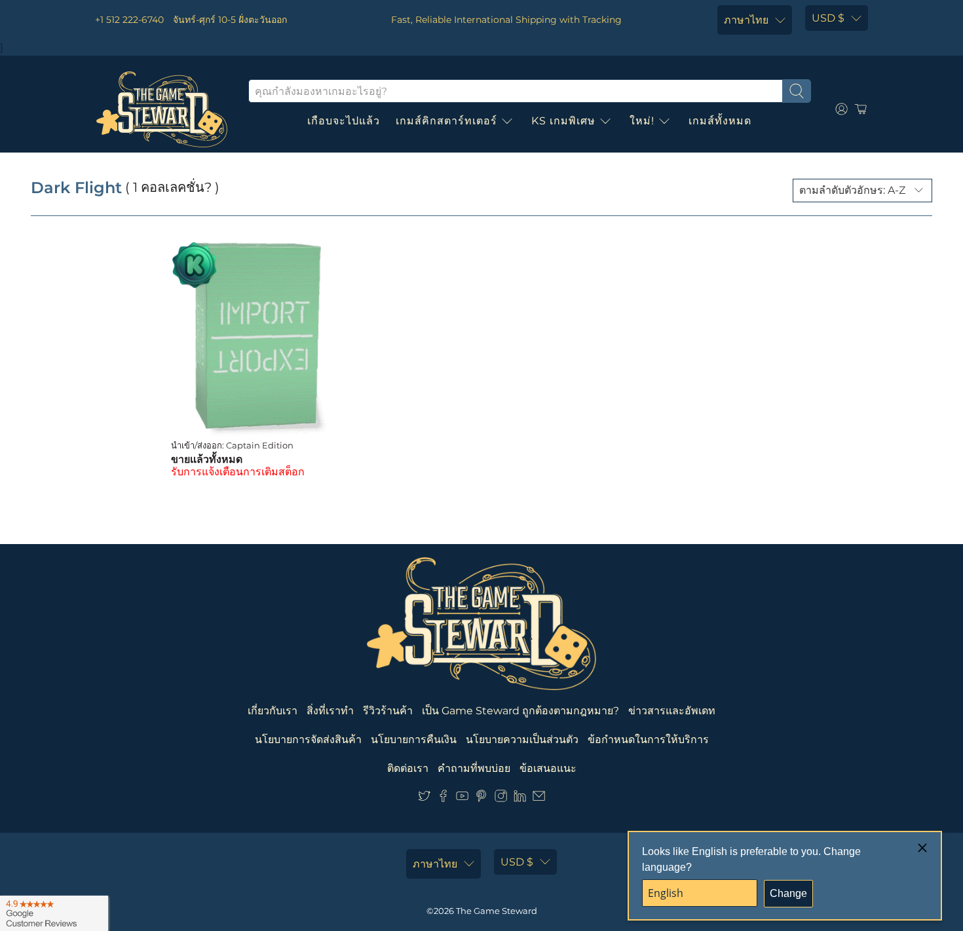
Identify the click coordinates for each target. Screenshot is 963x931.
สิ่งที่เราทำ (330, 710)
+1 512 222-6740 (129, 20)
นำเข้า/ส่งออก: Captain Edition (232, 445)
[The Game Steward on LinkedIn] (520, 798)
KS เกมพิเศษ (563, 121)
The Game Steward (496, 910)
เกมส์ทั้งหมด (720, 121)
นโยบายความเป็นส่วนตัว (522, 739)
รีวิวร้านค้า (388, 710)
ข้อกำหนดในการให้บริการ (648, 739)
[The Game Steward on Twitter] (424, 798)
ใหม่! (642, 121)
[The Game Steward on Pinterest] (481, 798)
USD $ (828, 18)
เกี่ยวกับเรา (272, 710)
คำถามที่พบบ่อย (474, 768)
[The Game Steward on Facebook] (443, 798)
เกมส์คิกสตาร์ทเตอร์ (446, 121)
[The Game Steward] (161, 109)
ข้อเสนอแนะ (547, 768)
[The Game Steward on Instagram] (501, 798)
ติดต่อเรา (407, 768)
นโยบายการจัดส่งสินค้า (308, 739)
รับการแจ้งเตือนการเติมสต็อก (238, 472)
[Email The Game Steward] (539, 798)
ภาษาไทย (746, 20)
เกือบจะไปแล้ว (343, 121)
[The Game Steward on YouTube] (462, 798)
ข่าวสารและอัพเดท (671, 710)
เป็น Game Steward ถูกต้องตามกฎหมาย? (520, 710)
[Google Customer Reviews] (54, 913)
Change (788, 893)
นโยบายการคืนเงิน (414, 739)
